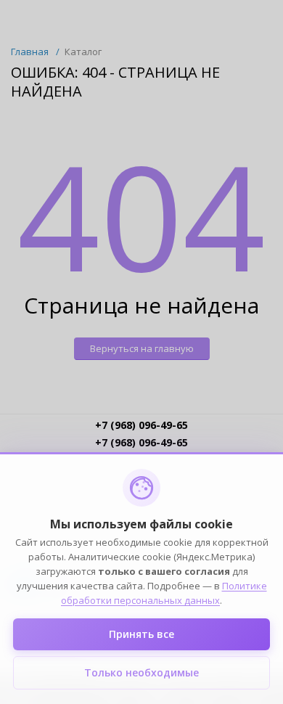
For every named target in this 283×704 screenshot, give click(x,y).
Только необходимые (141, 672)
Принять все (141, 634)
